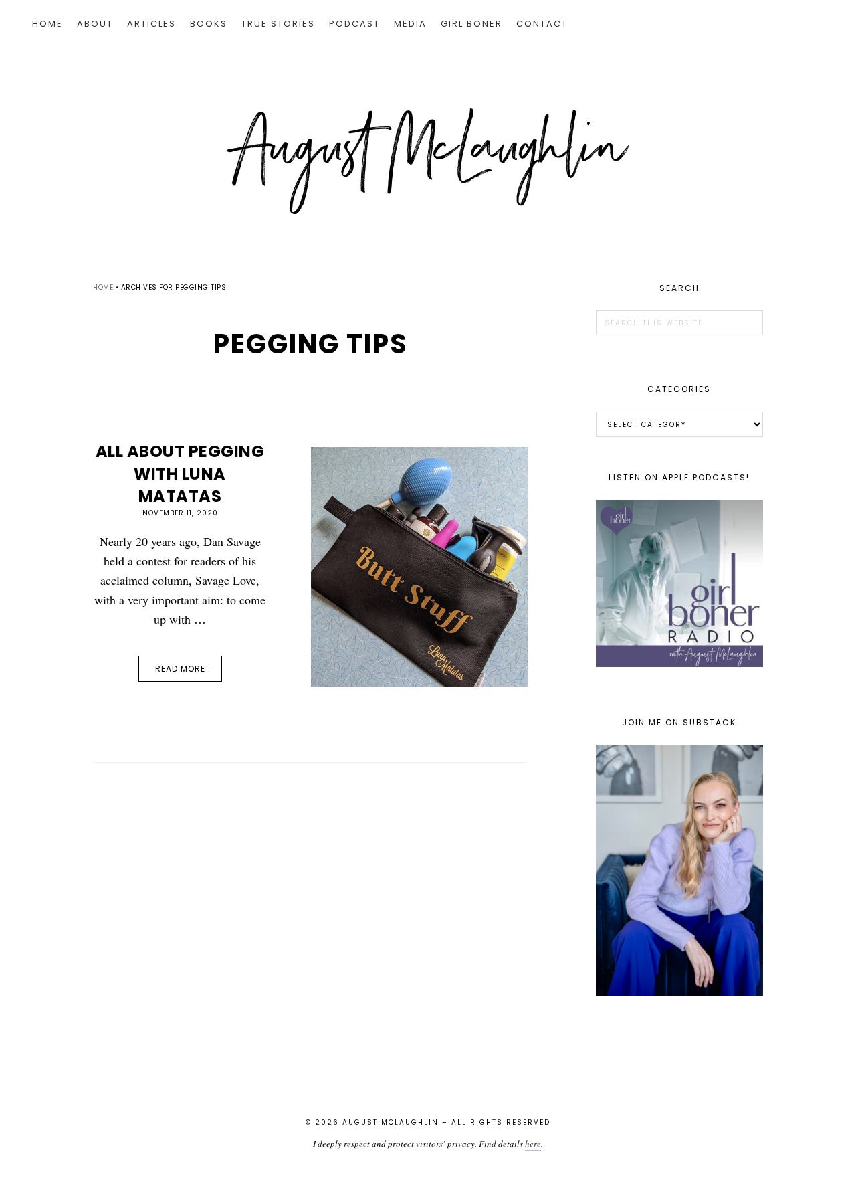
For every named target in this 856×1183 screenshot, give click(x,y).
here (533, 1144)
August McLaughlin (428, 161)
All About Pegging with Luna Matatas (180, 473)
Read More (180, 668)
